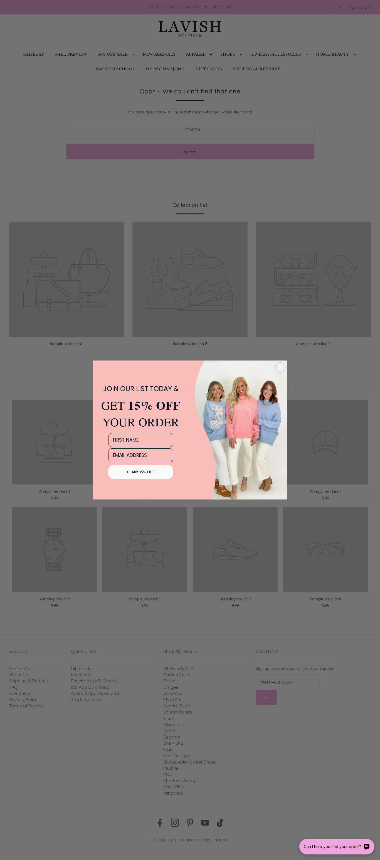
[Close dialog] (280, 367)
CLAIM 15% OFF (141, 471)
